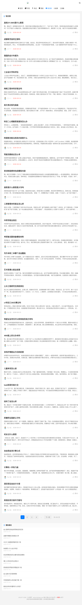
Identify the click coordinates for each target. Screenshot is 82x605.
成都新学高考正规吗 (12, 39)
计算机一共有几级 (11, 467)
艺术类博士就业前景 (12, 270)
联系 (59, 597)
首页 (21, 8)
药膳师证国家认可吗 (12, 418)
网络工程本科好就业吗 (13, 89)
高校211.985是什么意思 (14, 23)
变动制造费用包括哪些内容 (15, 171)
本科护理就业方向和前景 (14, 352)
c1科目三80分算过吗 (12, 303)
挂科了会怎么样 (10, 401)
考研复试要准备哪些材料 (14, 237)
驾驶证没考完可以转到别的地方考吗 (18, 319)
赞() (75, 32)
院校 (42, 8)
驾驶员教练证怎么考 (12, 154)
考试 (35, 8)
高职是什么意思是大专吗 (14, 187)
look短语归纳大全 (11, 385)
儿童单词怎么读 (10, 368)
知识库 (49, 8)
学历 (28, 8)
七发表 (56, 8)
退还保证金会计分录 (12, 484)
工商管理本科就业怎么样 (14, 204)
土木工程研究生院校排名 (14, 286)
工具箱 (62, 8)
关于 (62, 597)
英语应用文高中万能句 (13, 500)
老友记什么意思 (10, 434)
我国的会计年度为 (11, 56)
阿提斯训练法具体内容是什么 (15, 138)
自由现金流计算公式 (12, 451)
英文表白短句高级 (11, 105)
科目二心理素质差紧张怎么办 (15, 121)
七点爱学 (41, 3)
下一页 (48, 517)
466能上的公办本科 (12, 336)
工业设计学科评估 (11, 72)
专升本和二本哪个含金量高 (15, 253)
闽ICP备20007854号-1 (50, 597)
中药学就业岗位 (10, 220)
